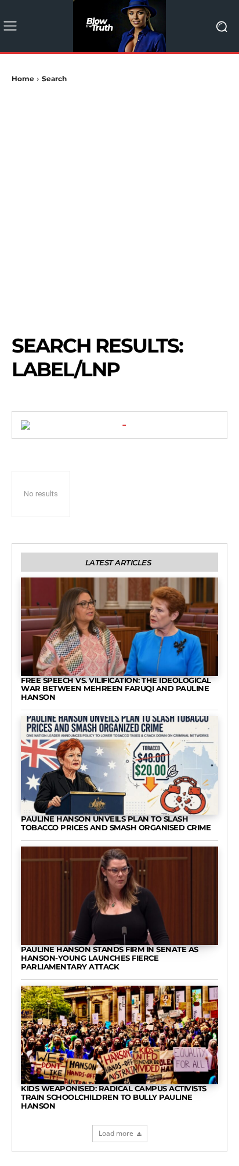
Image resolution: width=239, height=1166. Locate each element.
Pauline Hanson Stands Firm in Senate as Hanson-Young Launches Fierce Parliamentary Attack (109, 958)
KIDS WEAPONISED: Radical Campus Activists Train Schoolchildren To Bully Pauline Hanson (114, 1097)
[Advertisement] (119, 208)
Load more (116, 1133)
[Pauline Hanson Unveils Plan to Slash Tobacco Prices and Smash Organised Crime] (119, 765)
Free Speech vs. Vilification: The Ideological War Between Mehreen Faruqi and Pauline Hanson (116, 688)
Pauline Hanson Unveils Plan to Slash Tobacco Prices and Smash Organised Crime (116, 823)
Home (23, 78)
